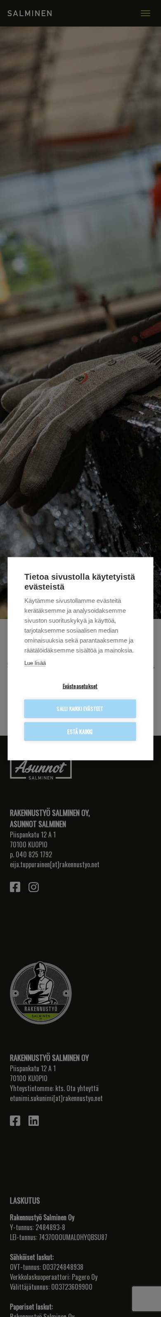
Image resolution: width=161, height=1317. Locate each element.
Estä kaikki (79, 731)
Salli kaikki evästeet (80, 708)
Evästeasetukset (80, 685)
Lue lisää (35, 663)
